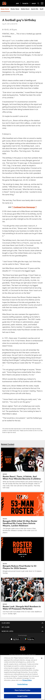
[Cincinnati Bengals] (22, 648)
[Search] (38, 3)
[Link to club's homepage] (4, 2)
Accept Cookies (22, 696)
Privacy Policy (27, 680)
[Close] (41, 658)
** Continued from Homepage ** (24, 207)
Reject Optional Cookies (22, 690)
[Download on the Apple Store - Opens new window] (15, 639)
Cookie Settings (22, 684)
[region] (22, 677)
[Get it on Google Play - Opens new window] (29, 640)
